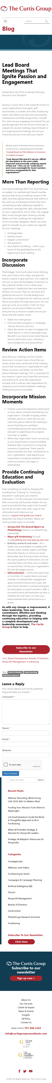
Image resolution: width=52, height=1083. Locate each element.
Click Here (21, 941)
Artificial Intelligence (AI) (20, 886)
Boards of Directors (38, 658)
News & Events (26, 1011)
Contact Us (26, 1022)
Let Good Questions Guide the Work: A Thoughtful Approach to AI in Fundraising (26, 820)
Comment (8, 696)
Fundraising (33, 661)
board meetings (31, 672)
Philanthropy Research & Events (24, 917)
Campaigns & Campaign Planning (25, 880)
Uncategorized (15, 861)
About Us (26, 1000)
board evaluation (15, 672)
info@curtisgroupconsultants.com (26, 1033)
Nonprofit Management (14, 661)
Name (6, 728)
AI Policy (26, 1018)
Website (6, 750)
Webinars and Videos (18, 867)
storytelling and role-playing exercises (30, 540)
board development (11, 675)
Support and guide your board (26, 515)
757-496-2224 (32, 1028)
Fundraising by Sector (19, 873)
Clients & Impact (26, 1007)
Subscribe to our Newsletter (26, 649)
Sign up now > (26, 978)
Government (14, 910)
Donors (11, 892)
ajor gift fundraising (21, 536)
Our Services (26, 1003)
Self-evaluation (16, 572)
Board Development (18, 658)
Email (6, 739)
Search (41, 780)
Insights (26, 1015)
